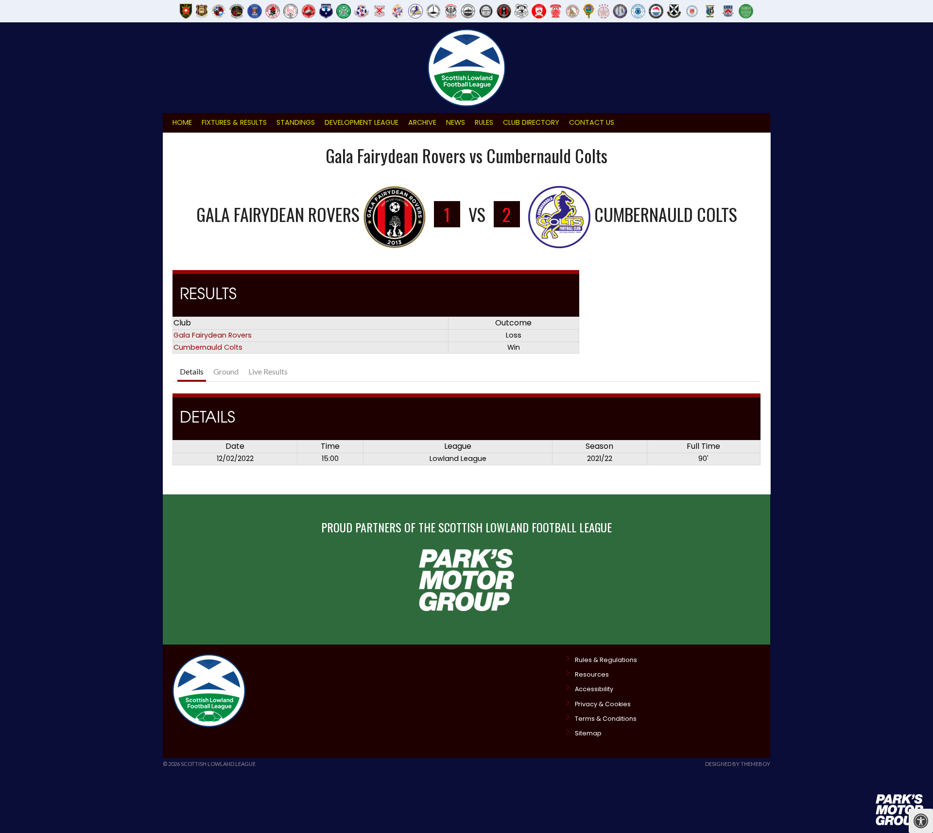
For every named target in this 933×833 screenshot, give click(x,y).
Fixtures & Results (234, 122)
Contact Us (591, 122)
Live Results (268, 371)
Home (182, 122)
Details (192, 371)
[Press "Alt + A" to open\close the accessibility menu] (921, 821)
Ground (226, 371)
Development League (361, 122)
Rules (484, 122)
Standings (295, 122)
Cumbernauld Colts (207, 347)
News (455, 122)
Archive (422, 122)
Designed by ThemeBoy (737, 764)
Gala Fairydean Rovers (212, 335)
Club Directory (531, 122)
